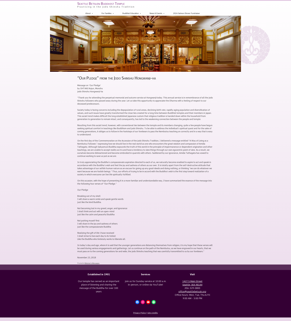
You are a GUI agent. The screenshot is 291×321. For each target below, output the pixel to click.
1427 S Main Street (192, 281)
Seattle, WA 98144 (192, 284)
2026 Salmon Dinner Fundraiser (186, 13)
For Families (107, 13)
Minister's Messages (92, 263)
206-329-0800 (192, 288)
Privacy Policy (139, 313)
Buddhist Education (130, 13)
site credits (153, 313)
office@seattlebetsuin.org (192, 291)
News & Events (156, 13)
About (88, 13)
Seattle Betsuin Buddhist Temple (101, 3)
